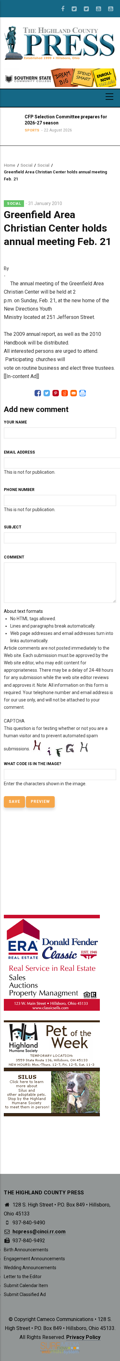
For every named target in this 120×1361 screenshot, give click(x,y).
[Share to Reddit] (64, 393)
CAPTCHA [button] (14, 721)
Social (26, 165)
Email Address (19, 452)
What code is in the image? (32, 764)
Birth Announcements (26, 1249)
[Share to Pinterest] (55, 393)
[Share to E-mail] (73, 393)
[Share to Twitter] (47, 393)
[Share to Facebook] (38, 393)
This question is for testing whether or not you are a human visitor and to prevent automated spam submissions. (56, 752)
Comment (14, 557)
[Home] (60, 42)
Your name (15, 422)
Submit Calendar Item (26, 1285)
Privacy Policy (83, 1337)
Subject (12, 527)
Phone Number (19, 489)
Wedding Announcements (30, 1267)
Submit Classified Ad (25, 1294)
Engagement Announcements (34, 1258)
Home (9, 165)
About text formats (23, 611)
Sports (31, 130)
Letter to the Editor (23, 1276)
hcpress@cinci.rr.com (38, 1232)
